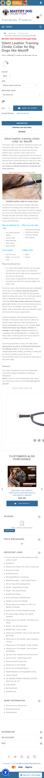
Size (3, 81)
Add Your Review (23, 113)
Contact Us (26, 20)
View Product (24, 503)
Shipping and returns (21, 127)
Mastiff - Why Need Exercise (16, 591)
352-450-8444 (10, 20)
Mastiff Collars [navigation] (12, 33)
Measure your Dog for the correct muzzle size (22, 567)
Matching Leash (9, 90)
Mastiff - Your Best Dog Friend (17, 626)
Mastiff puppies (11, 712)
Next (41, 489)
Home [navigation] (4, 33)
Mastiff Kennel (11, 691)
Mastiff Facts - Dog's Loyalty (16, 629)
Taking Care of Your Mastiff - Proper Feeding (22, 645)
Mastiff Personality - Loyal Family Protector (21, 580)
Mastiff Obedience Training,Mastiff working (21, 672)
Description (22, 123)
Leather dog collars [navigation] (23, 33)
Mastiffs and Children (13, 594)
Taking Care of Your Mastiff (15, 665)
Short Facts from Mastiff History (17, 668)
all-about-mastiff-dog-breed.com (28, 763)
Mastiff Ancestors (12, 573)
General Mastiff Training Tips (16, 661)
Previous (2, 489)
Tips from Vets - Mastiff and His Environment (22, 654)
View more (9, 530)
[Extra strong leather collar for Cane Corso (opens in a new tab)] (22, 186)
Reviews (21, 132)
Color (4, 72)
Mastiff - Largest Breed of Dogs (17, 587)
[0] (37, 18)
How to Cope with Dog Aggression (18, 584)
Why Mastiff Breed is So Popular (17, 577)
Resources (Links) (12, 570)
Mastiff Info (10, 563)
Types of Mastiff (11, 675)
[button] (40, 27)
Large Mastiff (10, 684)
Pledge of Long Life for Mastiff (16, 601)
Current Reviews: (8, 113)
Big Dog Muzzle (11, 688)
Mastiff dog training (13, 709)
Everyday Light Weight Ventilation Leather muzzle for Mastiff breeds (22, 493)
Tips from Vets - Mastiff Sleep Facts (18, 658)
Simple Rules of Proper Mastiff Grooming (20, 610)
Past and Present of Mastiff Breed (18, 597)
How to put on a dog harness (16, 705)
